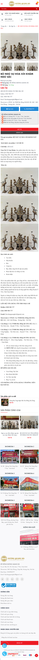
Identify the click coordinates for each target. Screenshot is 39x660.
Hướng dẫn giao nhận (7, 601)
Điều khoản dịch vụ (6, 603)
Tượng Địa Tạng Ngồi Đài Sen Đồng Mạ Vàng (22, 400)
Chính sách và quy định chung (9, 612)
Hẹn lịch (10, 109)
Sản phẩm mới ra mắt (8, 396)
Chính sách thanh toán (7, 619)
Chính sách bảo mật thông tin (9, 625)
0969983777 (29, 109)
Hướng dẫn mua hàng (7, 595)
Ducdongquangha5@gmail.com (13, 574)
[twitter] (2, 579)
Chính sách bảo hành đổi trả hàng (10, 617)
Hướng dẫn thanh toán (7, 598)
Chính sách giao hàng (7, 614)
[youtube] (17, 579)
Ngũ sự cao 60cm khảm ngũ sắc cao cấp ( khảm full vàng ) (10, 434)
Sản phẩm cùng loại (11, 410)
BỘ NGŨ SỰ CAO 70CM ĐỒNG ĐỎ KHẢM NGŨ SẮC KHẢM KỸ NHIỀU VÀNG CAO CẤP (29, 434)
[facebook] (7, 579)
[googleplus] (12, 579)
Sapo (23, 652)
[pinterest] (22, 579)
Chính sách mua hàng (7, 622)
